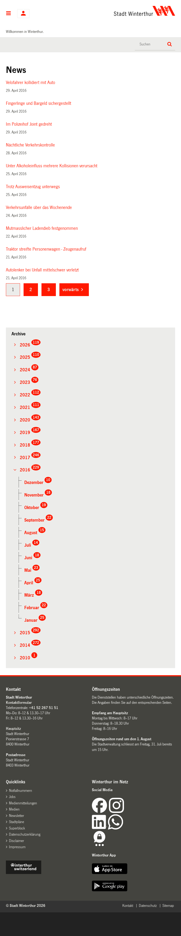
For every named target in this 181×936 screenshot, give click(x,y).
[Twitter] (124, 812)
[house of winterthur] (23, 873)
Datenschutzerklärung (24, 834)
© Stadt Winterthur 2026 (25, 906)
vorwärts (70, 289)
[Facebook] (100, 812)
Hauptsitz (13, 729)
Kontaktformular (19, 703)
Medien (14, 809)
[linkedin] (100, 828)
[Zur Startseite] (114, 11)
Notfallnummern (20, 791)
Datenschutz (148, 906)
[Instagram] (116, 812)
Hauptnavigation (8, 13)
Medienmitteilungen (23, 803)
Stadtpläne (16, 822)
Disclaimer (16, 841)
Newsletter (16, 816)
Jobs (12, 797)
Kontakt (127, 906)
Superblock (17, 828)
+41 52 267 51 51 (43, 708)
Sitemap (168, 906)
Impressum (17, 847)
